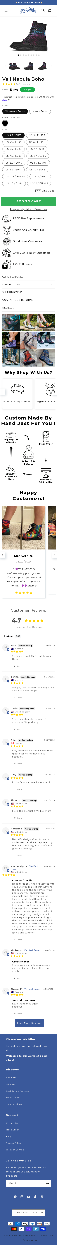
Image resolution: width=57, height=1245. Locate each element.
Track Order (12, 1129)
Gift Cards (11, 1084)
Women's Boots (15, 111)
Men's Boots (40, 111)
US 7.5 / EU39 (13, 156)
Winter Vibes (13, 1097)
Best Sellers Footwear (18, 1091)
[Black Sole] (5, 123)
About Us (11, 1077)
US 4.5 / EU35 (13, 135)
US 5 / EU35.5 (37, 135)
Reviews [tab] (9, 636)
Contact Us (12, 1123)
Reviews (8, 307)
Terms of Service (15, 1149)
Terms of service (30, 1240)
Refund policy (31, 1235)
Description (11, 284)
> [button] (29, 1023)
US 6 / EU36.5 (37, 142)
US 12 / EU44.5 (39, 183)
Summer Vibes (14, 1104)
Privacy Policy (13, 1143)
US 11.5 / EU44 (13, 183)
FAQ (8, 1136)
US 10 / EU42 (37, 169)
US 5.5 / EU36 (13, 142)
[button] (6, 10)
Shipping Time (12, 292)
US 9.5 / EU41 (13, 169)
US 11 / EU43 (40, 176)
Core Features (12, 276)
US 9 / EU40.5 (38, 162)
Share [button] (19, 666)
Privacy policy (47, 1235)
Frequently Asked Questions (28, 209)
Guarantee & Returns (17, 299)
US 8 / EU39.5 (37, 156)
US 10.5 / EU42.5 (15, 176)
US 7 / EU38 (36, 149)
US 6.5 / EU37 (13, 149)
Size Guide (48, 190)
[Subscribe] (47, 1183)
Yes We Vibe (16, 1235)
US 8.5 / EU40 (13, 162)
